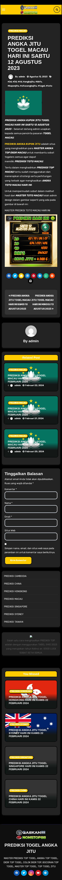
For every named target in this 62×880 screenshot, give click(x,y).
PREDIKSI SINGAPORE (15, 606)
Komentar (11, 489)
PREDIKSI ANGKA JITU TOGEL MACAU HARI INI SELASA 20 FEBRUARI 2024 (27, 444)
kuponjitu (14, 86)
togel (42, 86)
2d (10, 82)
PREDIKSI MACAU (17, 31)
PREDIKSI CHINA (13, 583)
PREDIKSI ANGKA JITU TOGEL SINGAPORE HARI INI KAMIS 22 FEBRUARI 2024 (28, 766)
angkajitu (29, 82)
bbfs (39, 82)
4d (20, 82)
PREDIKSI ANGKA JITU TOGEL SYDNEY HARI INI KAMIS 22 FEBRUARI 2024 (28, 733)
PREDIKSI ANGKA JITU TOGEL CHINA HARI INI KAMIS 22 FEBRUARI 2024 (28, 799)
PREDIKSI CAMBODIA (15, 576)
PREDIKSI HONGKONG (15, 591)
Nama (8, 503)
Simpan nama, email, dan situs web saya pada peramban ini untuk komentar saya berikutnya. (30, 550)
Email (8, 516)
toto (49, 86)
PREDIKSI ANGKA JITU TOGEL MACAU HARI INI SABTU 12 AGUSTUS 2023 (29, 53)
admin (22, 76)
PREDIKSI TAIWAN (13, 621)
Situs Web (10, 530)
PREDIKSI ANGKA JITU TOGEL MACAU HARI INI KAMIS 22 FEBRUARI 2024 (27, 378)
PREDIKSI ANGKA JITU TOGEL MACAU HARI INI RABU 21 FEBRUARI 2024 (27, 411)
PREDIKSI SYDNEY (14, 614)
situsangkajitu (29, 86)
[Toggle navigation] (3, 10)
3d (15, 82)
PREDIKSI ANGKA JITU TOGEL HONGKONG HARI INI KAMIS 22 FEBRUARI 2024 (28, 700)
